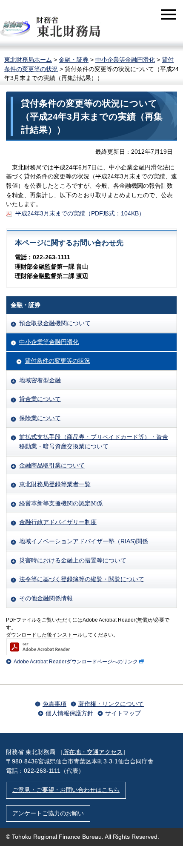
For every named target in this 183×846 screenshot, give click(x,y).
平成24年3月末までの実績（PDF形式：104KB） (80, 213)
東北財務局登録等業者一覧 (55, 484)
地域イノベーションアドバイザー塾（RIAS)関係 (83, 541)
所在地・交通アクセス (93, 751)
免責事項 (54, 703)
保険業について (40, 418)
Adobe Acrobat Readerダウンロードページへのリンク (76, 661)
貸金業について (40, 399)
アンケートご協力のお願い (48, 813)
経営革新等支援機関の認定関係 (61, 503)
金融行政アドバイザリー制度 (58, 522)
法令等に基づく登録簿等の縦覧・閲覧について (81, 579)
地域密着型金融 (40, 380)
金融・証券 (74, 59)
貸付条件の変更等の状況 (57, 360)
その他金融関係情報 (46, 598)
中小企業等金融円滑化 (125, 59)
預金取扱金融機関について (55, 323)
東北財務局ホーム (28, 59)
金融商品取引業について (52, 465)
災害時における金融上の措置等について (72, 560)
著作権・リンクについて (111, 703)
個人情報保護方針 (69, 713)
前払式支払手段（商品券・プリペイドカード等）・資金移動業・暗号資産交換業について (93, 441)
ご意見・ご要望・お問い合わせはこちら (66, 789)
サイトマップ (123, 713)
